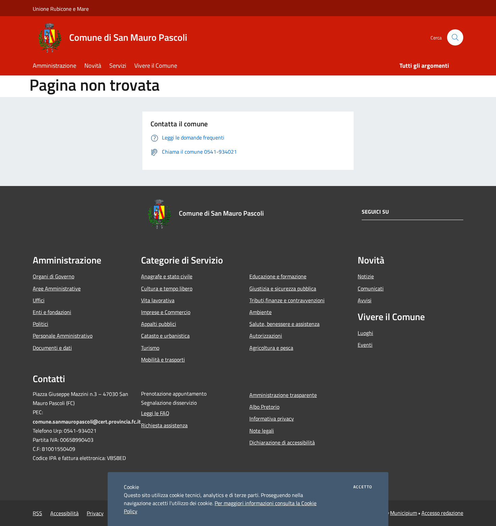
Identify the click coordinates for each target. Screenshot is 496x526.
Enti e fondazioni (52, 312)
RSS (37, 513)
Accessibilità (64, 513)
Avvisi (364, 300)
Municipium (403, 513)
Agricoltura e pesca (271, 348)
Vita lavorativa (157, 300)
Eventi (365, 345)
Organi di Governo (53, 276)
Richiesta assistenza (164, 425)
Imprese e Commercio (165, 312)
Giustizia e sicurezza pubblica (282, 288)
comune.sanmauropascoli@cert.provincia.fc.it (87, 421)
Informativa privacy (271, 418)
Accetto (362, 487)
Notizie (366, 276)
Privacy (95, 513)
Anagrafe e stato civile (166, 276)
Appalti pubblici (158, 324)
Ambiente (260, 312)
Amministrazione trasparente (283, 395)
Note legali (261, 431)
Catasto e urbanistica (165, 336)
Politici (40, 324)
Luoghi (365, 333)
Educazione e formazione (277, 276)
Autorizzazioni (265, 336)
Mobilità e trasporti (163, 359)
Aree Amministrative (57, 288)
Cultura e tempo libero (166, 288)
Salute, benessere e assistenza (284, 324)
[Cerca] (455, 37)
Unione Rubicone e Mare (61, 9)
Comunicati (371, 288)
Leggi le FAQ (155, 413)
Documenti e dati (52, 348)
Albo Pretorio (264, 407)
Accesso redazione (442, 513)
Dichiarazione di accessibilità (282, 442)
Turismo (150, 348)
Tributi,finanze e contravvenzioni (287, 300)
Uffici (39, 300)
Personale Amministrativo (62, 336)
